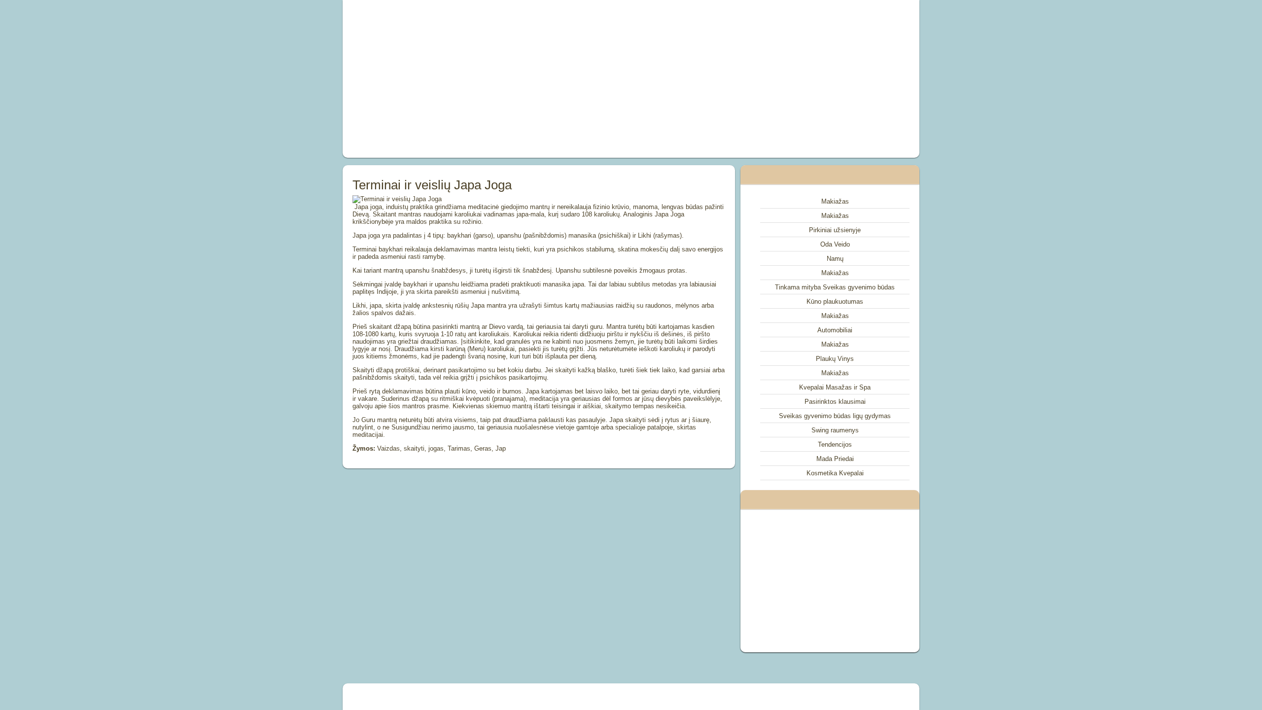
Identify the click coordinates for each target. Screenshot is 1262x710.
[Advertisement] (519, 79)
